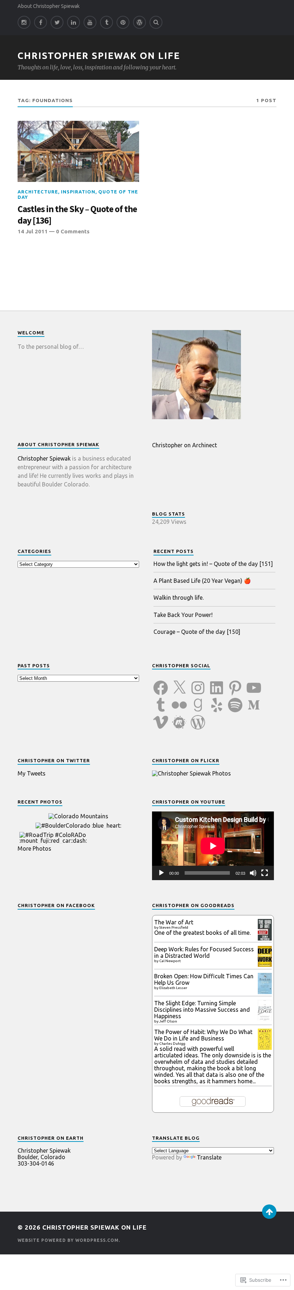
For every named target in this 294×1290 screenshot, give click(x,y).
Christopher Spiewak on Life (99, 55)
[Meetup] (179, 718)
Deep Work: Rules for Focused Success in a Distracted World (204, 952)
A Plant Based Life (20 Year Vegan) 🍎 (202, 580)
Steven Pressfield (173, 927)
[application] (213, 845)
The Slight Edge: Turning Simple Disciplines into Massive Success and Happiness (202, 1009)
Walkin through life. (178, 597)
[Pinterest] (123, 22)
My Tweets (32, 773)
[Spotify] (235, 700)
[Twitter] (57, 22)
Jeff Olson (168, 1021)
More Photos (34, 848)
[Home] (139, 22)
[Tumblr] (106, 22)
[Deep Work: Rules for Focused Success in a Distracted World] (265, 964)
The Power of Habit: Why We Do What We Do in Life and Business (203, 1035)
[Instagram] (24, 22)
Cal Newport (170, 961)
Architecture (38, 191)
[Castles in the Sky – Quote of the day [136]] (78, 151)
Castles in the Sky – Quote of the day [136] (77, 214)
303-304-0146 (36, 1163)
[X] (179, 683)
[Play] (161, 873)
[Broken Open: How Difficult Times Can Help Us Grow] (265, 992)
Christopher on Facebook (56, 905)
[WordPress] (198, 718)
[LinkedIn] (73, 22)
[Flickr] (179, 700)
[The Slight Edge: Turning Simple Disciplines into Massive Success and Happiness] (265, 1018)
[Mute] (253, 873)
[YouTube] (90, 22)
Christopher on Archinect (184, 445)
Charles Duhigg (172, 1044)
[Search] (156, 22)
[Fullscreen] (264, 873)
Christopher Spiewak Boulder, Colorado (44, 1153)
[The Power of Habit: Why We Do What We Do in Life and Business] (265, 1047)
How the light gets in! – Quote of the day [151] (213, 564)
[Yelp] (216, 700)
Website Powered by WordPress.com (68, 1240)
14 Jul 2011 (33, 231)
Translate (209, 1157)
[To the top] (269, 1211)
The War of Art (173, 922)
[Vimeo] (160, 718)
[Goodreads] (198, 700)
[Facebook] (40, 22)
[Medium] (253, 700)
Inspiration (78, 191)
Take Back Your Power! (183, 615)
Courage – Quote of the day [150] (196, 631)
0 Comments (73, 231)
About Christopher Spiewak (49, 6)
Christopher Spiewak (44, 458)
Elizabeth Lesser (173, 988)
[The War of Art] (265, 939)
